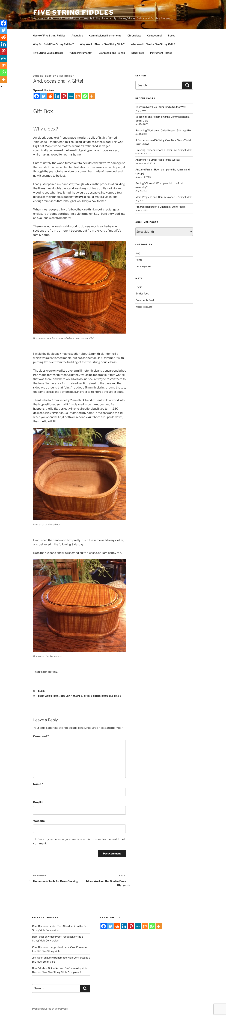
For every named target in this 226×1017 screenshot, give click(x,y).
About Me (77, 35)
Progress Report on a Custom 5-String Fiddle (160, 206)
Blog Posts (137, 52)
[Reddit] (50, 96)
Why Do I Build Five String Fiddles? (53, 44)
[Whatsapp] (85, 96)
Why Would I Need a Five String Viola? (102, 44)
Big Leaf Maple (71, 696)
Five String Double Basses (48, 52)
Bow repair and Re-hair (112, 52)
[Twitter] (43, 96)
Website (39, 821)
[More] (92, 96)
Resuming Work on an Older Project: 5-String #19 (163, 130)
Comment (41, 736)
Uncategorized (143, 266)
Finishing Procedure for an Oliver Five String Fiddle (163, 149)
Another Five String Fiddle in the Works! (157, 159)
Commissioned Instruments (105, 35)
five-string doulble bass (103, 696)
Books (171, 35)
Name (38, 784)
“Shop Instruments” (81, 52)
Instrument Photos (161, 52)
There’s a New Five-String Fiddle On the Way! (160, 106)
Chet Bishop (66, 76)
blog (41, 691)
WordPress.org (143, 306)
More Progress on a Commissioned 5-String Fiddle (163, 196)
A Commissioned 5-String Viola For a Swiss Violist (163, 140)
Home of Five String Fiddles (49, 35)
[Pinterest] (64, 96)
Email (38, 802)
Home (138, 259)
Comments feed (144, 300)
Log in (138, 286)
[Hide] (1, 86)
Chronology (134, 35)
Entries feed (142, 293)
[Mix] (78, 96)
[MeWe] (71, 96)
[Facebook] (37, 96)
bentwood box (48, 696)
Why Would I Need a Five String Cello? (153, 44)
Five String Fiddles (73, 12)
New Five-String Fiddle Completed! (61, 972)
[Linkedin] (57, 96)
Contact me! (154, 35)
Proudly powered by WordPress (50, 1008)
